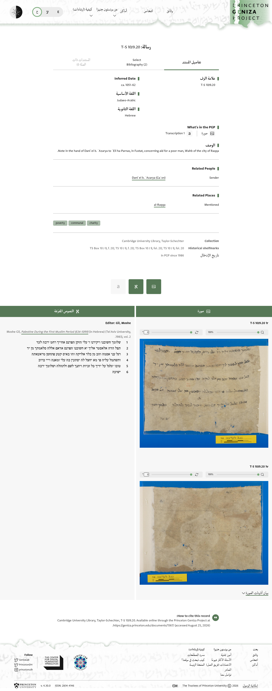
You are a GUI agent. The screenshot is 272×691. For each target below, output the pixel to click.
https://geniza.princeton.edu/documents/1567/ (143, 625)
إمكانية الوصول (250, 685)
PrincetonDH (25, 664)
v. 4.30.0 (46, 685)
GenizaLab (24, 659)
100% (210, 332)
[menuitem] (177, 12)
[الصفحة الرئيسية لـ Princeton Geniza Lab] (77, 662)
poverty (60, 223)
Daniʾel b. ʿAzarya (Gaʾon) (148, 178)
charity (94, 223)
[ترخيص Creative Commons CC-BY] (175, 685)
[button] (251, 14)
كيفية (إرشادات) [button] (82, 9)
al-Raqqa (159, 205)
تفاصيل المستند (191, 62)
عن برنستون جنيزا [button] (106, 9)
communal (77, 223)
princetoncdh (26, 669)
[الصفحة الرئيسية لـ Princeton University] (25, 686)
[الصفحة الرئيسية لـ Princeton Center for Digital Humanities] (50, 662)
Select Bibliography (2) (137, 62)
